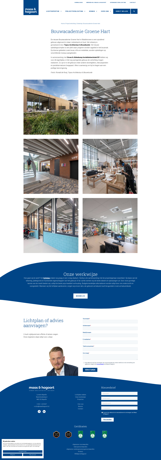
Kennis (92, 11)
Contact (133, 2)
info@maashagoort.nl (41, 406)
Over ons (105, 11)
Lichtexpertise (52, 11)
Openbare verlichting (118, 2)
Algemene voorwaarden (80, 444)
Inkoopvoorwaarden (80, 447)
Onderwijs (79, 23)
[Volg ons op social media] (39, 411)
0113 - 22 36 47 (42, 404)
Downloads (79, 2)
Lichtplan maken (80, 394)
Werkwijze (80, 296)
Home (63, 23)
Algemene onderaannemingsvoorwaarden (80, 449)
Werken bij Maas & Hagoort (96, 2)
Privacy (80, 451)
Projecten (80, 399)
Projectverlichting (74, 11)
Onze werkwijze (80, 397)
